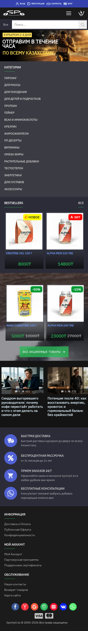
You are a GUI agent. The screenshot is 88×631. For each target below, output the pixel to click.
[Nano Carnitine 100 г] (23, 303)
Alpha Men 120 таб (59, 253)
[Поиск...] (82, 24)
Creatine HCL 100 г (18, 253)
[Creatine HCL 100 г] (23, 231)
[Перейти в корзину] (81, 13)
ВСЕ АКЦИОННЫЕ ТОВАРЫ (42, 352)
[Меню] (68, 13)
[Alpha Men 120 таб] (64, 231)
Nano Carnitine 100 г (20, 325)
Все (81, 203)
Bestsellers (13, 203)
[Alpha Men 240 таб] (64, 303)
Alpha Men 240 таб (59, 325)
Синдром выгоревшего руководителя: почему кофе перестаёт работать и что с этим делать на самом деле (20, 406)
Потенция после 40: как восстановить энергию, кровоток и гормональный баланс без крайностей (65, 406)
